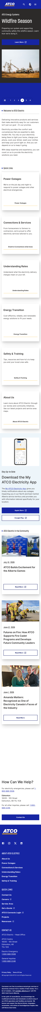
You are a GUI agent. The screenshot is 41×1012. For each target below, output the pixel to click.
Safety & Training (20, 378)
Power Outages (20, 203)
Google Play (19, 518)
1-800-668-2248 (9, 961)
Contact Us (20, 817)
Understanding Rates (20, 290)
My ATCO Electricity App (15, 488)
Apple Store (19, 510)
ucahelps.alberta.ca (22, 991)
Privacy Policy (6, 972)
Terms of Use (17, 972)
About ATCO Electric (20, 421)
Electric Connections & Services (20, 247)
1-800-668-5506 (9, 954)
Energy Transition (20, 334)
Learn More (19, 42)
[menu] (35, 4)
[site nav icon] (30, 4)
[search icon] (24, 4)
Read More (19, 587)
